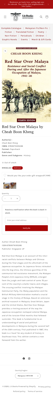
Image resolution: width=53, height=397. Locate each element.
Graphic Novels (9, 39)
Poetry (41, 32)
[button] (5, 17)
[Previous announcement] (5, 4)
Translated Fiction (25, 32)
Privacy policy (44, 387)
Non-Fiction (11, 35)
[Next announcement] (48, 4)
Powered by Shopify (27, 386)
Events (24, 39)
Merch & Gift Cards (41, 39)
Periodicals (26, 35)
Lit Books (14, 386)
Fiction (8, 32)
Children (40, 35)
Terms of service (35, 391)
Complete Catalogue (11, 28)
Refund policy (19, 391)
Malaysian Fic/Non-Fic (36, 28)
